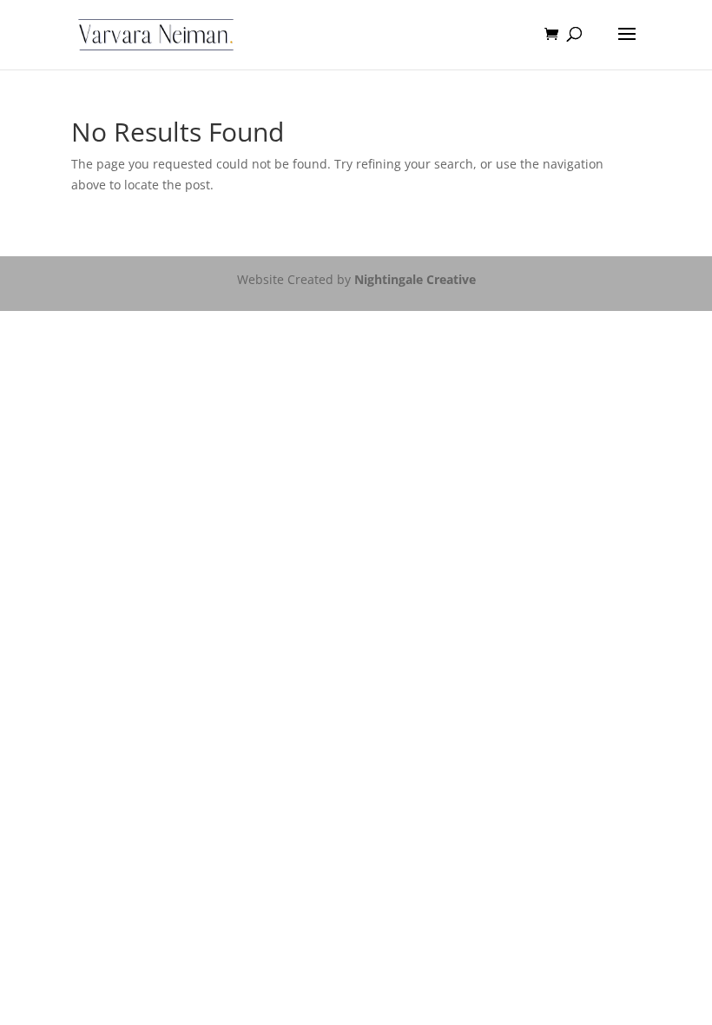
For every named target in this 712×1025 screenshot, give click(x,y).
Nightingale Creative (415, 279)
